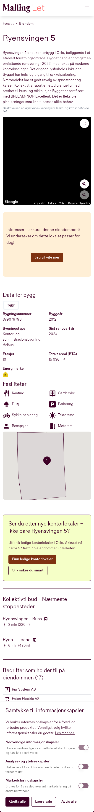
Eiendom (26, 24)
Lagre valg (43, 801)
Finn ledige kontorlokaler (32, 559)
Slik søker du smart (28, 570)
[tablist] (11, 305)
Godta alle (17, 801)
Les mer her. (65, 733)
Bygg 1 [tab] (11, 305)
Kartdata (52, 203)
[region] (47, 161)
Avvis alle (69, 801)
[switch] (83, 747)
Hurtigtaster (38, 203)
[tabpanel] (47, 371)
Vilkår (62, 203)
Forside (9, 24)
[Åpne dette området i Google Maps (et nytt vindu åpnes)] (11, 202)
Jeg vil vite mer (47, 257)
